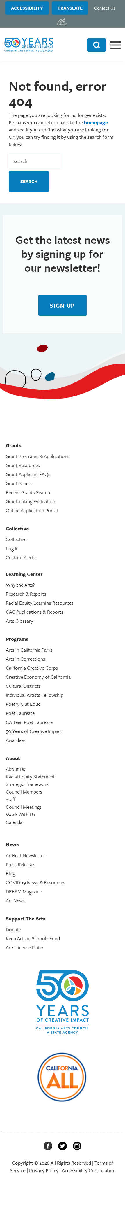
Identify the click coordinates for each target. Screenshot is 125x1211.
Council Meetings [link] (24, 806)
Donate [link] (13, 929)
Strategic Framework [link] (27, 784)
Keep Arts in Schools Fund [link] (33, 938)
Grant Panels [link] (19, 483)
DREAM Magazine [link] (24, 891)
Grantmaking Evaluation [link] (30, 501)
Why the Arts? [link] (20, 584)
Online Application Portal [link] (32, 510)
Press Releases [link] (20, 864)
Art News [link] (15, 900)
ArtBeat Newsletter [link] (25, 855)
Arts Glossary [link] (19, 620)
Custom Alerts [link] (20, 557)
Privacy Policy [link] (43, 1170)
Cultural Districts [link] (23, 685)
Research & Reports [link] (26, 593)
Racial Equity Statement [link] (30, 776)
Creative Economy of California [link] (38, 676)
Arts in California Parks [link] (29, 649)
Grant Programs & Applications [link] (37, 456)
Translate (70, 8)
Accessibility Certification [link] (88, 1170)
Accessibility (27, 8)
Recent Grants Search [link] (28, 492)
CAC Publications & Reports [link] (34, 611)
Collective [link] (16, 539)
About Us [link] (15, 769)
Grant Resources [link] (23, 465)
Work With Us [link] (20, 814)
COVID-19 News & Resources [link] (35, 882)
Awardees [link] (16, 740)
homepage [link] (96, 122)
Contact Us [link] (104, 8)
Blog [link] (10, 873)
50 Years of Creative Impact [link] (34, 731)
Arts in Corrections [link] (25, 658)
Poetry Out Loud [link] (23, 704)
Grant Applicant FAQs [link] (28, 474)
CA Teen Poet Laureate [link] (29, 722)
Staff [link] (10, 799)
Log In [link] (12, 548)
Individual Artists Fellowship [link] (34, 694)
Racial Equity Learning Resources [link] (40, 602)
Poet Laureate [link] (20, 713)
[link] (61, 21)
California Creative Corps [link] (32, 667)
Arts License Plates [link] (25, 947)
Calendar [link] (15, 822)
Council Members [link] (24, 791)
